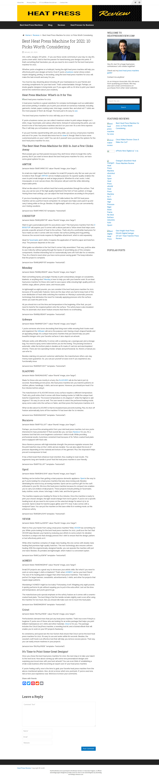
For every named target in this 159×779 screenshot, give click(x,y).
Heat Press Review (24, 768)
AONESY (69, 572)
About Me (20, 2)
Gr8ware (41, 331)
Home (27, 35)
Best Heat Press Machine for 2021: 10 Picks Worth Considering (127, 125)
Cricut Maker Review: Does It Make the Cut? (127, 141)
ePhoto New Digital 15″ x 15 (127, 151)
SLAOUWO (63, 380)
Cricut (67, 624)
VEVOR (77, 528)
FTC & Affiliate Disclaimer (48, 2)
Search (123, 107)
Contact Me (64, 2)
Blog (50, 25)
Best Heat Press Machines (31, 25)
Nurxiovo (76, 432)
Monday (47, 279)
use (76, 111)
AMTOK (45, 176)
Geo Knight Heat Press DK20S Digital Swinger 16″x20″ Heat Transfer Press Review (127, 234)
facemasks (33, 240)
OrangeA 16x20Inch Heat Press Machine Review (126, 162)
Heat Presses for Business (82, 25)
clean (64, 135)
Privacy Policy (31, 2)
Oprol (82, 478)
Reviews (61, 25)
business (69, 72)
